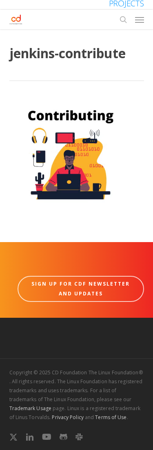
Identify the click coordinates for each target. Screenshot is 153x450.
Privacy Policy (67, 417)
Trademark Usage (30, 408)
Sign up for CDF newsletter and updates (80, 288)
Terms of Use (110, 417)
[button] (139, 19)
